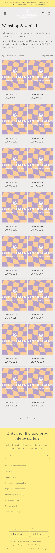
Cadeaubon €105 (11, 402)
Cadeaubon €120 (37, 402)
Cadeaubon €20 (11, 139)
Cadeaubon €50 (11, 270)
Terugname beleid (12, 500)
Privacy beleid (11, 506)
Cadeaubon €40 (11, 226)
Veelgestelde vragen (13, 512)
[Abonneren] (47, 456)
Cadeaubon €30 (11, 182)
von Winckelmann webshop (26, 541)
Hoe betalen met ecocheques (17, 483)
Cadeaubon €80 (37, 314)
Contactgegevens (44, 549)
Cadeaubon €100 (37, 358)
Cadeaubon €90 (11, 358)
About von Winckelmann (15, 466)
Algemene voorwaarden (15, 489)
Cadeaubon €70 (11, 314)
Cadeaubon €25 (37, 139)
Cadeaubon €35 (37, 182)
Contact (8, 472)
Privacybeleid (39, 545)
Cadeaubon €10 (11, 95)
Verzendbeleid (31, 549)
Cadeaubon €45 (37, 226)
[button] (5, 13)
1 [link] (20, 418)
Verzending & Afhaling (14, 495)
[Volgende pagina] (34, 418)
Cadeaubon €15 (37, 95)
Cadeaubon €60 (37, 270)
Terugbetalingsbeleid (25, 545)
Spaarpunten (10, 477)
